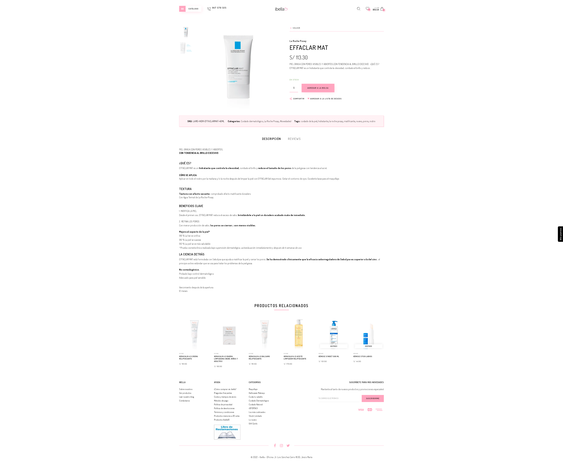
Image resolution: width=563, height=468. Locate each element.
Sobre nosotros (185, 389)
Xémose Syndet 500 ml (329, 356)
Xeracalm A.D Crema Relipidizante (188, 357)
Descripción (271, 139)
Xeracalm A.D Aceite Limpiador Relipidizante (295, 357)
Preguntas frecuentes (223, 393)
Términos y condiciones (224, 412)
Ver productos (185, 393)
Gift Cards (253, 423)
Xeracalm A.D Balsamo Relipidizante (259, 357)
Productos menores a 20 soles (227, 416)
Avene (181, 353)
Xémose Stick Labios (362, 356)
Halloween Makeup (257, 393)
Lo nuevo (253, 419)
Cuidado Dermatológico (259, 400)
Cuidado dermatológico (252, 121)
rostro (372, 121)
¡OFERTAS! (253, 408)
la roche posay (336, 121)
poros (366, 121)
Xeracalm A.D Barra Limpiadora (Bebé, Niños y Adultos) (226, 358)
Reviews (294, 139)
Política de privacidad (223, 404)
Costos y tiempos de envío (225, 397)
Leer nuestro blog (186, 397)
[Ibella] (281, 8)
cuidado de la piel (309, 121)
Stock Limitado (255, 416)
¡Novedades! (285, 121)
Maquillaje (253, 389)
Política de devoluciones (224, 408)
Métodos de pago (221, 400)
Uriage (321, 353)
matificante (349, 121)
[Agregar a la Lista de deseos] (208, 356)
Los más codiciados (257, 412)
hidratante (323, 121)
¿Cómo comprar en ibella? (225, 389)
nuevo (359, 121)
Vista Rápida (204, 325)
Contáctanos (184, 400)
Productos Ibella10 (222, 419)
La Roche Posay (298, 41)
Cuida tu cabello (256, 397)
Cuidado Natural (256, 404)
